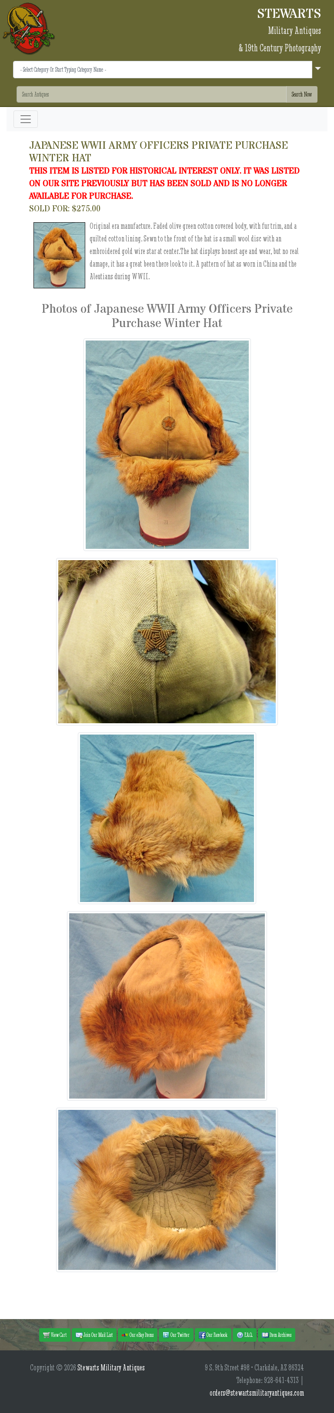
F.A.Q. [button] (248, 1334)
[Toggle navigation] (25, 119)
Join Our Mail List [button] (98, 1334)
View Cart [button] (58, 1334)
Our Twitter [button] (180, 1334)
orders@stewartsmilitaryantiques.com (257, 1393)
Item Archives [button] (280, 1334)
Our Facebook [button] (216, 1334)
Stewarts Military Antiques (111, 1368)
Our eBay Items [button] (141, 1334)
